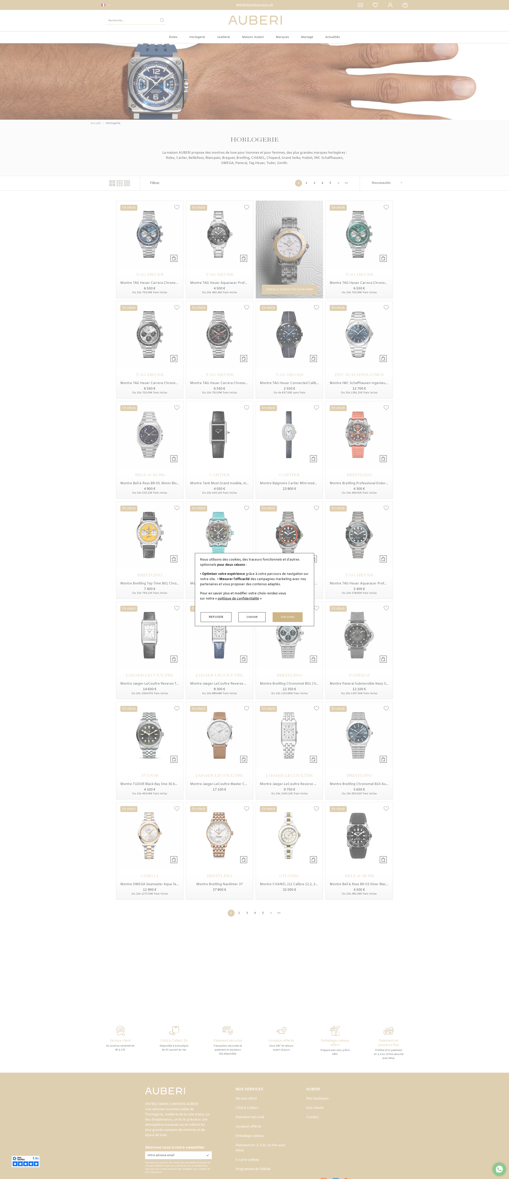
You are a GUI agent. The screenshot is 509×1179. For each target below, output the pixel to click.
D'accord (287, 617)
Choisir (252, 617)
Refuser (216, 617)
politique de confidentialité (238, 599)
